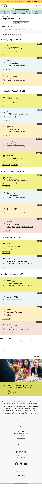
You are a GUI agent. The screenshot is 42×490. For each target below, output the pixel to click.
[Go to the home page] (4, 5)
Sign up (11, 392)
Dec (31, 29)
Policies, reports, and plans (21, 433)
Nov (28, 29)
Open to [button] (22, 9)
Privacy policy (21, 438)
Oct (26, 29)
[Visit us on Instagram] (21, 464)
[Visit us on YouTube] (25, 464)
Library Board (21, 431)
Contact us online (21, 459)
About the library (21, 420)
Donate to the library (21, 435)
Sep (23, 29)
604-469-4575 (21, 457)
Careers (21, 429)
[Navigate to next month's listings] (14, 26)
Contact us (21, 444)
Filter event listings (7, 31)
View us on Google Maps (21, 455)
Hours (21, 426)
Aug (20, 29)
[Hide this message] (40, 1)
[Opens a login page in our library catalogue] (40, 5)
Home (3, 16)
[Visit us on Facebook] (17, 464)
